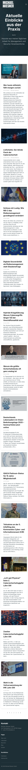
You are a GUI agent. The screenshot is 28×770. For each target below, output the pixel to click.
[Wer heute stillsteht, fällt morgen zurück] (14, 71)
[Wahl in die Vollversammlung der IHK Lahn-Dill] (14, 668)
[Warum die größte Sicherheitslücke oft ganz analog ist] (14, 352)
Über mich (3, 738)
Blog (2, 745)
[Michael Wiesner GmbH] (8, 4)
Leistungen (3, 740)
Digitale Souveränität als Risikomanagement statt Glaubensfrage (13, 264)
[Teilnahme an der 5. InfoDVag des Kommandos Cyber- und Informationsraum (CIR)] (14, 510)
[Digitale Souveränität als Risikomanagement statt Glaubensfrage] (14, 247)
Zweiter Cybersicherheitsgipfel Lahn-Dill (13, 634)
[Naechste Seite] (20, 713)
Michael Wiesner (15, 90)
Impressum (3, 756)
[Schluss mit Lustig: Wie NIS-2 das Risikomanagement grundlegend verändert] (14, 194)
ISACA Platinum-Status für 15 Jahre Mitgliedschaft (13, 475)
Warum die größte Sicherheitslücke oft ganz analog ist (12, 368)
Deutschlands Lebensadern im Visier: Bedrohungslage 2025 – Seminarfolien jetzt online (13, 422)
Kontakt (3, 747)
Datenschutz (4, 758)
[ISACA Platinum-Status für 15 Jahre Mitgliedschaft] (14, 459)
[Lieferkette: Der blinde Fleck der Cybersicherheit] (14, 136)
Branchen (3, 742)
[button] (26, 4)
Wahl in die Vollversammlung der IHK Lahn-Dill (12, 685)
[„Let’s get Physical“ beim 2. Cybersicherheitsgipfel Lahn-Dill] (14, 564)
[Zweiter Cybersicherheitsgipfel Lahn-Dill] (14, 617)
